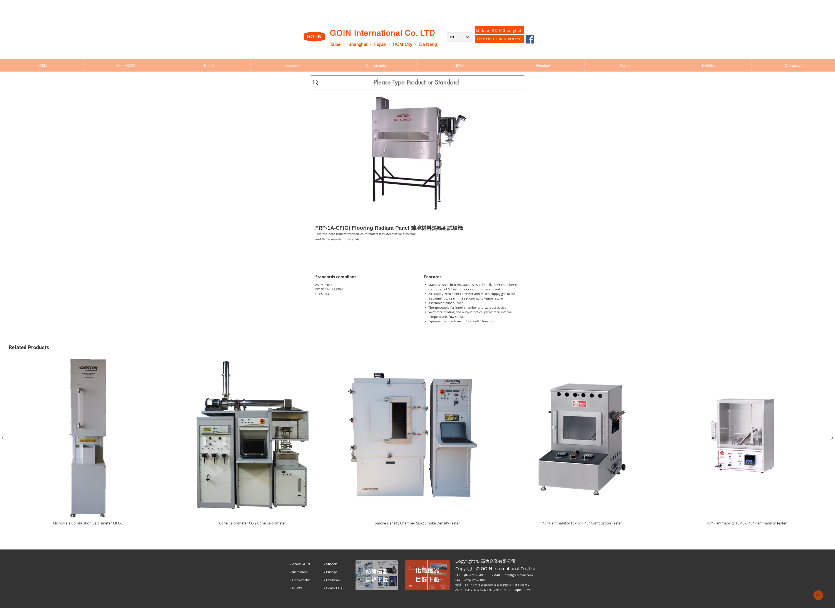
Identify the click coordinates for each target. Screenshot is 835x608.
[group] (417, 445)
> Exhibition (331, 580)
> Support (330, 564)
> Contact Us (332, 588)
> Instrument (298, 572)
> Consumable (299, 580)
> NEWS (295, 588)
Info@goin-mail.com (518, 575)
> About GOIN (299, 564)
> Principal (330, 572)
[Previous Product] (2, 438)
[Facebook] (530, 39)
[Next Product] (832, 438)
